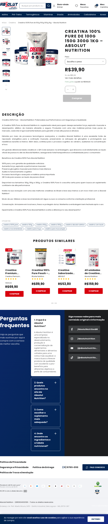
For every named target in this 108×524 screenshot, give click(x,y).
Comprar (14, 294)
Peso (67, 57)
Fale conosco (97, 467)
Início (4, 23)
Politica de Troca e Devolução (16, 472)
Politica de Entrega (43, 467)
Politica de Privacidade (13, 462)
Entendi (96, 519)
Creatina (12, 23)
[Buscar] (48, 6)
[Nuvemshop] (100, 506)
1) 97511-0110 (70, 467)
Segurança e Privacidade (14, 467)
